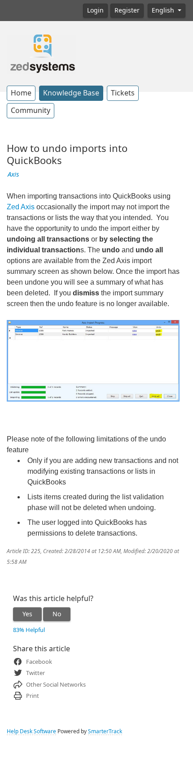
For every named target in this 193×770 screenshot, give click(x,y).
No (57, 614)
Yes (27, 614)
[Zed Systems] (41, 53)
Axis (13, 174)
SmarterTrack (105, 731)
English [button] (164, 10)
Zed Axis (21, 207)
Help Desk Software (31, 731)
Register (127, 10)
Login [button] (95, 10)
